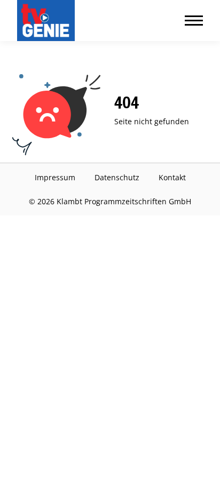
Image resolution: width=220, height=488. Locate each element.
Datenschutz (117, 177)
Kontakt (172, 177)
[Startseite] (48, 20)
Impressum (55, 177)
